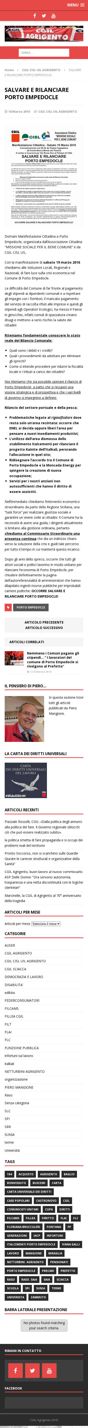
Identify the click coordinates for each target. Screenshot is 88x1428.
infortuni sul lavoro (19, 1055)
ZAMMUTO (38, 1297)
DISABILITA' (14, 985)
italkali (9, 1063)
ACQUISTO (26, 1174)
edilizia (10, 992)
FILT (8, 1024)
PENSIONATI (59, 1262)
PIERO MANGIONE (19, 1087)
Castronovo (46, 1201)
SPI (7, 1118)
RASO (11, 1280)
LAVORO (13, 1253)
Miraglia (55, 1253)
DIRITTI (64, 1209)
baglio (69, 1174)
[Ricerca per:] (44, 52)
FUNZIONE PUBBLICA (22, 1048)
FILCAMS (12, 1008)
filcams (13, 1218)
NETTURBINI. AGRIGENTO (25, 1262)
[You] (53, 16)
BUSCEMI (39, 1183)
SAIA (47, 1280)
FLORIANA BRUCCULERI (23, 1227)
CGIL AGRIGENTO (18, 953)
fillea (30, 1218)
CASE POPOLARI (18, 1201)
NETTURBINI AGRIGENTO (25, 1071)
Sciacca (63, 1280)
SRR (8, 1126)
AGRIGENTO (48, 1174)
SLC (8, 1111)
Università (12, 1150)
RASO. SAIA (29, 1280)
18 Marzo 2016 (19, 111)
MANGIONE (34, 1253)
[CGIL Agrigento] (44, 33)
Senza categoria (17, 1103)
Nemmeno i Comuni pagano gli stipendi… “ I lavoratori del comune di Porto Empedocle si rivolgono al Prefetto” (53, 659)
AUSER (10, 945)
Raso (8, 1095)
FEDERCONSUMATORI (22, 1000)
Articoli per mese (17, 923)
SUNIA (10, 1134)
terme (9, 1142)
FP (69, 1227)
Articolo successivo (44, 627)
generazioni (17, 1236)
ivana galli (71, 1244)
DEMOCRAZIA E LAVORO (24, 977)
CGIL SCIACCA (15, 969)
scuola (13, 1288)
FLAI (8, 1032)
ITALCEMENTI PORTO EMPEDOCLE (31, 1244)
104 (9, 1174)
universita (15, 1297)
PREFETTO (68, 1271)
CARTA (56, 1183)
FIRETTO (48, 1218)
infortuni (55, 1236)
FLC (8, 1040)
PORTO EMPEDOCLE (31, 607)
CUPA (49, 1209)
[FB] (35, 16)
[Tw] (44, 16)
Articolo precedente (44, 622)
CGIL (66, 1201)
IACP (37, 1236)
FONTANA (54, 1227)
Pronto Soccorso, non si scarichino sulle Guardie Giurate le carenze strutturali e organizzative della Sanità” (42, 858)
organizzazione (16, 1079)
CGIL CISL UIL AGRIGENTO (57, 111)
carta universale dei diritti (29, 1192)
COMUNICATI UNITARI (22, 1209)
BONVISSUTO (16, 1183)
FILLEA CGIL (14, 1016)
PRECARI (48, 1271)
